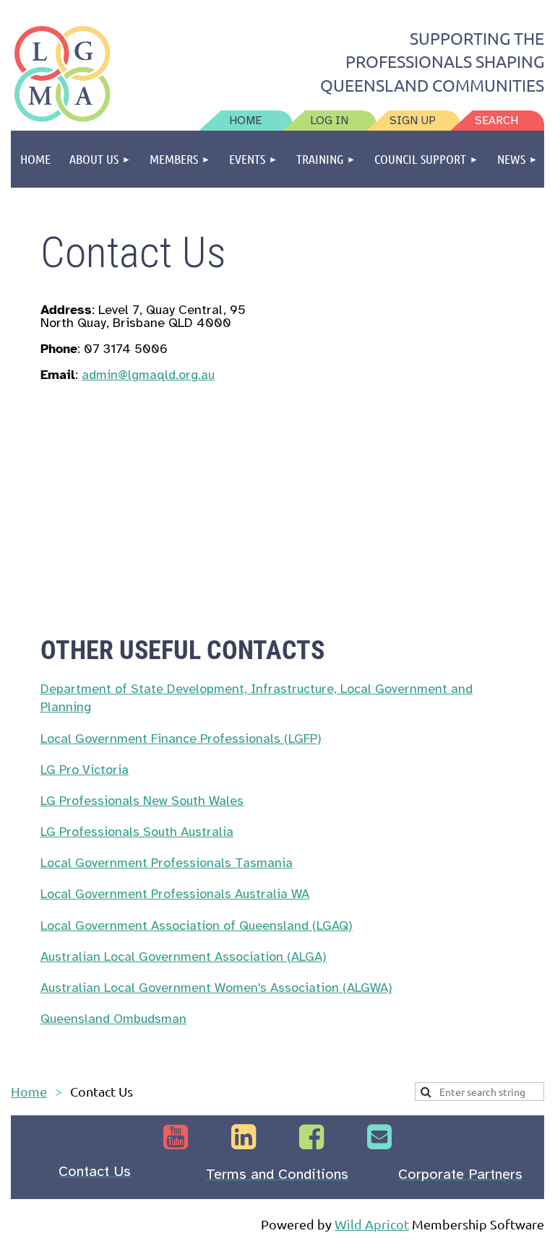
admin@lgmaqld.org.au (148, 375)
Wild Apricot (372, 1224)
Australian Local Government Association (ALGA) (183, 956)
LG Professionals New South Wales (142, 801)
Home (29, 1091)
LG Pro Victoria (84, 769)
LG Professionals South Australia (136, 832)
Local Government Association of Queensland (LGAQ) (196, 925)
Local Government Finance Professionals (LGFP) (181, 738)
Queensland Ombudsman (113, 1019)
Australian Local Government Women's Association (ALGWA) (216, 988)
